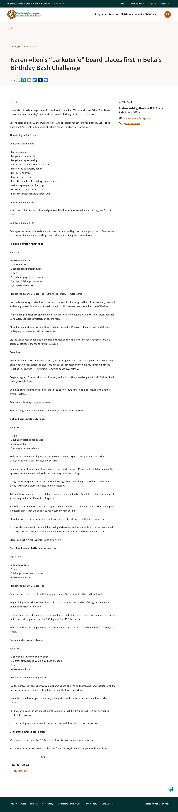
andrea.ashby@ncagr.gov (137, 118)
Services (113, 14)
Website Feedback (29, 803)
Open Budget (107, 803)
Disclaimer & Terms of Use (69, 803)
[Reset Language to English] (151, 4)
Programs (100, 14)
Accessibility (47, 803)
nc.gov (14, 803)
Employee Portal (136, 3)
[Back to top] (170, 789)
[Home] (24, 11)
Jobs (122, 3)
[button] (167, 14)
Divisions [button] (126, 14)
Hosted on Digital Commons (156, 803)
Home (9, 27)
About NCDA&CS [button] (144, 14)
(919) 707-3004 (132, 123)
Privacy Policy (91, 803)
